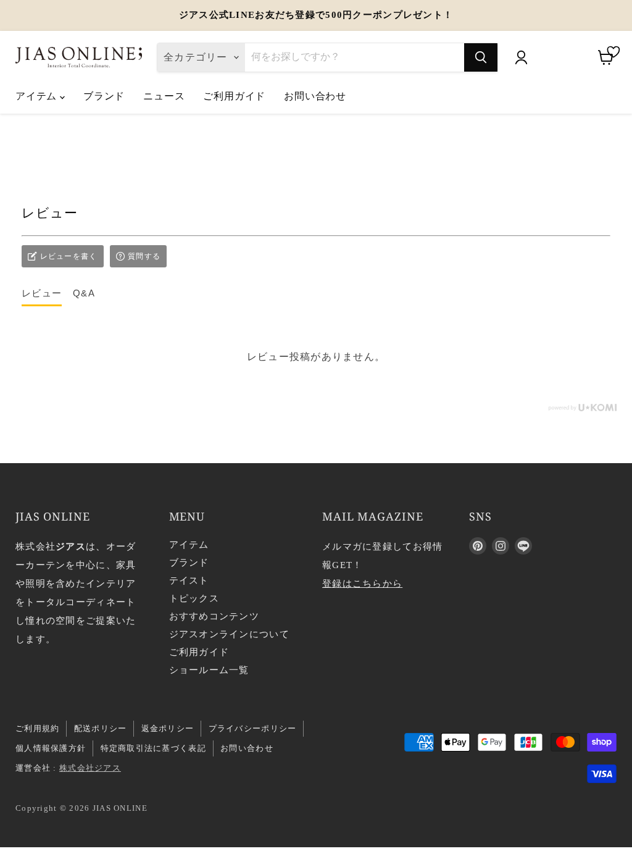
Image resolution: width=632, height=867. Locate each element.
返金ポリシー (167, 728)
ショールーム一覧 (209, 670)
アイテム (37, 96)
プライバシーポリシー (253, 728)
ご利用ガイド (234, 96)
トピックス (194, 598)
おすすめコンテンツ (214, 616)
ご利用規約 (37, 728)
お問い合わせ (315, 96)
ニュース (164, 96)
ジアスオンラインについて (229, 634)
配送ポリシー (100, 728)
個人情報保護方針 (50, 748)
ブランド (104, 96)
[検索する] (480, 57)
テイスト (189, 580)
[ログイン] (521, 57)
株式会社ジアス (90, 768)
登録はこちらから (362, 583)
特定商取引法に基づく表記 (153, 748)
